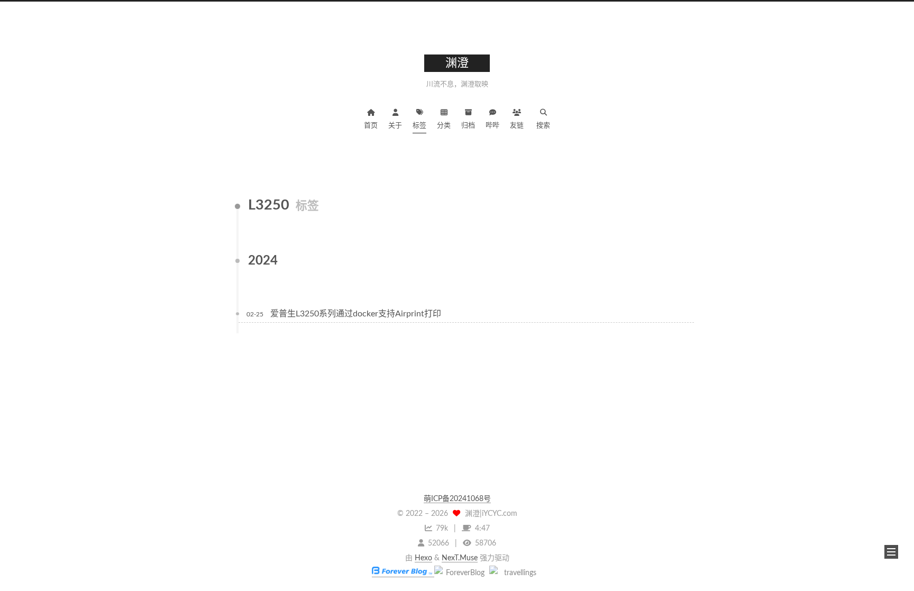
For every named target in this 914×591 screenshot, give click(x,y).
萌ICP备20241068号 (457, 499)
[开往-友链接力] (515, 573)
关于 (395, 125)
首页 (371, 125)
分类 (444, 125)
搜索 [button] (543, 125)
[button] (891, 552)
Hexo (423, 558)
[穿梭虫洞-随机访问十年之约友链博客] (460, 573)
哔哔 (492, 125)
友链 (517, 125)
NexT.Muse (460, 558)
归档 (468, 125)
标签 (419, 125)
